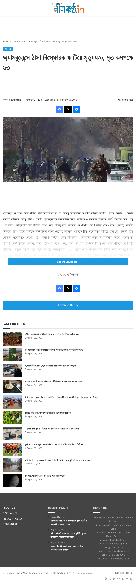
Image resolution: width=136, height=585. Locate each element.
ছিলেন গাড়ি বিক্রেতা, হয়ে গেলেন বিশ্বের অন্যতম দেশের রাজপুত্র (50, 365)
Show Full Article (67, 261)
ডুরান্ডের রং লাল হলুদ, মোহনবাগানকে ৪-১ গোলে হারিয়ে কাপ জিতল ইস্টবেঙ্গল (54, 444)
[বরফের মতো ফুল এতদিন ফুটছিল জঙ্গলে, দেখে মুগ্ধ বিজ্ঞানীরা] (12, 417)
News (17, 41)
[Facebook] (59, 109)
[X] (68, 109)
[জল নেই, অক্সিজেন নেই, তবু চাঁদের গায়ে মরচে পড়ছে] (12, 480)
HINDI (129, 573)
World (25, 41)
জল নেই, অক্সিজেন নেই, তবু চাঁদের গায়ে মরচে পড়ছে (45, 475)
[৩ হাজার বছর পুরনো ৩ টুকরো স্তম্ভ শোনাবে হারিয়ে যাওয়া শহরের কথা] (12, 433)
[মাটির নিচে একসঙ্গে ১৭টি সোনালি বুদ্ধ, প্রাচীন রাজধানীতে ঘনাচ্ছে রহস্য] (12, 339)
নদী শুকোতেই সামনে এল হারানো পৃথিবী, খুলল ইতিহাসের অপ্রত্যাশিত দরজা (54, 349)
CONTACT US (10, 524)
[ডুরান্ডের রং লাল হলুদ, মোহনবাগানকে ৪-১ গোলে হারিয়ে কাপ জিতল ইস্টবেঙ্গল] (12, 449)
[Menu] (4, 9)
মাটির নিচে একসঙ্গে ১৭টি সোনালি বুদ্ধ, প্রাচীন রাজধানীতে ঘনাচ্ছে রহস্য (52, 333)
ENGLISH (119, 573)
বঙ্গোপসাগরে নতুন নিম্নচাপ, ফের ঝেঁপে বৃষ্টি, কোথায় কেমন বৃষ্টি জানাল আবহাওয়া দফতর (58, 459)
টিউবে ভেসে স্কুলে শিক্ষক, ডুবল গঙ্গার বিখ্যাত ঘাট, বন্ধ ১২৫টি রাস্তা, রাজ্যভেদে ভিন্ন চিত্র (61, 396)
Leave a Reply (68, 305)
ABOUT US (9, 507)
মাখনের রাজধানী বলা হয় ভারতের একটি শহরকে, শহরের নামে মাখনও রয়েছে (53, 381)
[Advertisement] (68, 27)
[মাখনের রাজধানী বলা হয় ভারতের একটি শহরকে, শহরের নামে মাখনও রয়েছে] (12, 386)
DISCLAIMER (10, 513)
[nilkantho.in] (68, 7)
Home (8, 41)
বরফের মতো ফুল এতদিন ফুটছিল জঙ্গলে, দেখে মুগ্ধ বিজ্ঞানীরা (48, 412)
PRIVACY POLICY (12, 518)
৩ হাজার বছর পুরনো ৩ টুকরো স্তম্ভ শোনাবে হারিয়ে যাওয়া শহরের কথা (52, 428)
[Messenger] (76, 109)
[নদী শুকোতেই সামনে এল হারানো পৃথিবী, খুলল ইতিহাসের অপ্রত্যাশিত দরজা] (12, 354)
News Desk (15, 99)
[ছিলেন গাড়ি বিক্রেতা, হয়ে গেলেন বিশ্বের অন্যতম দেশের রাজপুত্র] (12, 370)
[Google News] (68, 274)
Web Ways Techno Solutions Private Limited (41, 573)
